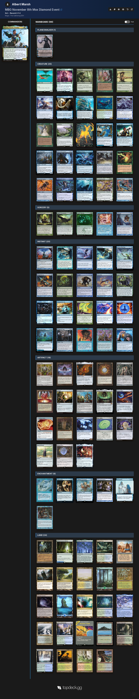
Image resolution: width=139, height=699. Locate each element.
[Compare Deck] (123, 9)
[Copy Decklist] (115, 9)
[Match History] (127, 9)
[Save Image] (110, 9)
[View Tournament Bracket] (61, 9)
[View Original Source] (132, 9)
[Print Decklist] (119, 9)
